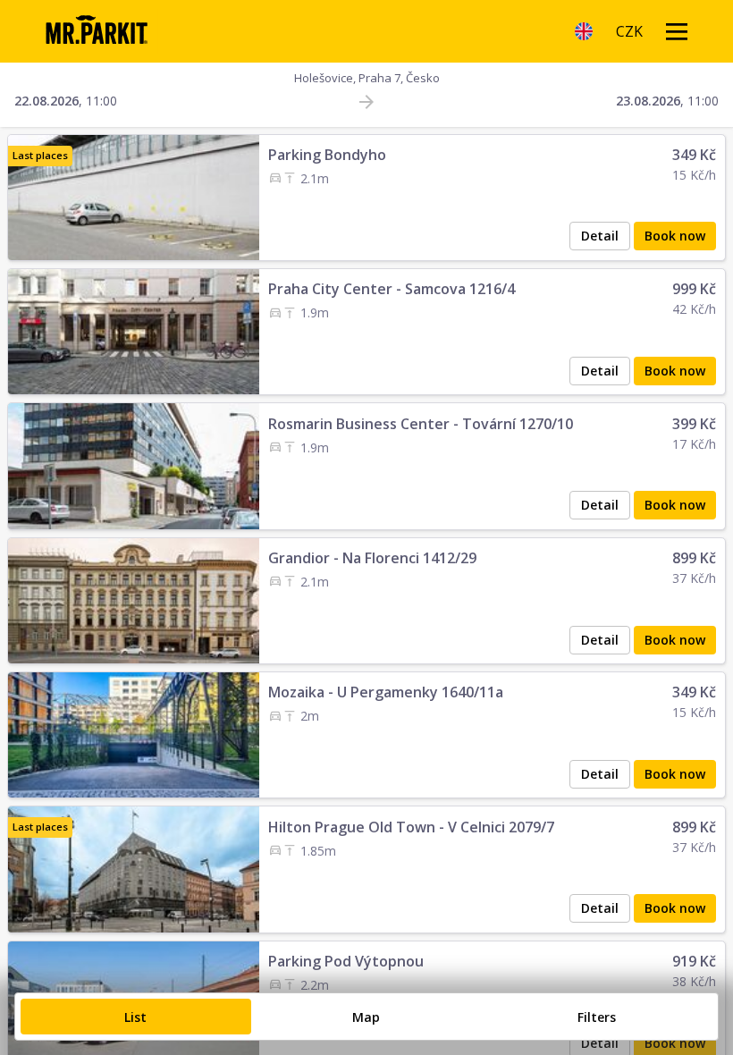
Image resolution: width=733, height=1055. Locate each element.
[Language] (583, 31)
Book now (675, 235)
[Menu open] (676, 31)
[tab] (136, 1016)
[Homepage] (96, 31)
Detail (600, 235)
